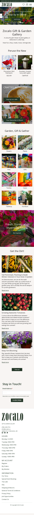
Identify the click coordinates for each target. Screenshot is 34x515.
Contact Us (5, 499)
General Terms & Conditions (11, 491)
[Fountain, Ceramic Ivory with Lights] (25, 62)
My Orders (5, 466)
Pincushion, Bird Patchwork (9, 72)
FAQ (3, 485)
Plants (25, 151)
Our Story (5, 476)
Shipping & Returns (8, 488)
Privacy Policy (6, 493)
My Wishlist (5, 469)
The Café (5, 482)
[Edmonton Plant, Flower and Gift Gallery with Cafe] (7, 4)
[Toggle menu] (30, 4)
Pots (8, 170)
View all (17, 369)
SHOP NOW (17, 19)
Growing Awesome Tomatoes (13, 313)
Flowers (9, 151)
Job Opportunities (8, 496)
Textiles (9, 188)
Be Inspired (17, 233)
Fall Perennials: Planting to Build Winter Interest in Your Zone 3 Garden (17, 276)
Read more (5, 290)
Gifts (25, 170)
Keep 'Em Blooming (9, 350)
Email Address (7, 389)
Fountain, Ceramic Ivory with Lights (25, 72)
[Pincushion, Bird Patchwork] (9, 62)
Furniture (25, 206)
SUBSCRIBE (17, 400)
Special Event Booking (9, 479)
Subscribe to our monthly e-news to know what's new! (16, 396)
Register (4, 463)
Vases (25, 188)
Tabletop (9, 206)
